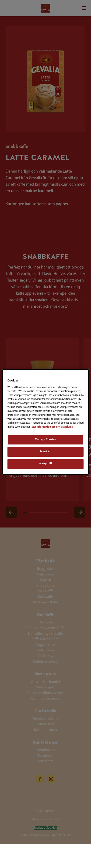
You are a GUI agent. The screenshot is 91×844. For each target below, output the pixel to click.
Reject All (46, 451)
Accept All (45, 464)
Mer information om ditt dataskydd (52, 427)
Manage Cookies (45, 439)
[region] (45, 422)
